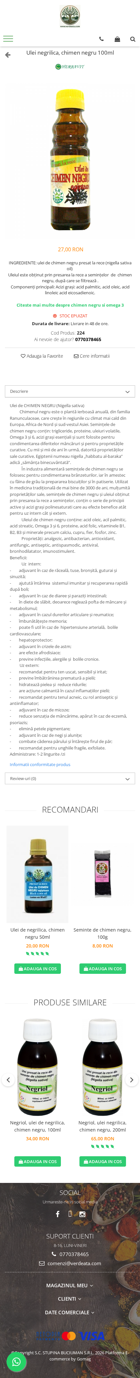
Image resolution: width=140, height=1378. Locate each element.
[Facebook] (57, 1214)
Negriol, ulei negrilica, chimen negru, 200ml (102, 1126)
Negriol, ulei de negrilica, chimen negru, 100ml (37, 1126)
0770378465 (73, 1254)
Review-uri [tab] (23, 778)
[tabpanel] (70, 161)
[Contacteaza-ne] (101, 39)
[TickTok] (70, 1214)
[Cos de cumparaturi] (117, 39)
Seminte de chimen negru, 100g (103, 933)
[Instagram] (82, 1214)
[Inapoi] (5, 54)
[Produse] (9, 41)
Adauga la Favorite (44, 356)
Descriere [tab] (19, 391)
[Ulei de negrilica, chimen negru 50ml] (37, 874)
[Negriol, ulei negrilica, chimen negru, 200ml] (102, 1067)
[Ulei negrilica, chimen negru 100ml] (70, 161)
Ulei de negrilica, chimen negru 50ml (37, 933)
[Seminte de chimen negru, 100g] (102, 874)
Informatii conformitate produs (40, 764)
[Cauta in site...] (133, 39)
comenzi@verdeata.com (73, 1263)
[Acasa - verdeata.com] (70, 16)
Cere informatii (94, 356)
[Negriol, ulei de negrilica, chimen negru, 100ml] (37, 1067)
